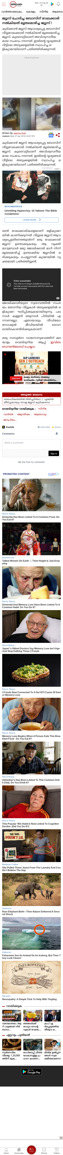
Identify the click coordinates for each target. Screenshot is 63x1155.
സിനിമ (44, 12)
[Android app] (31, 1072)
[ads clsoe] (61, 1138)
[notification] (58, 4)
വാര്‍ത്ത (8, 414)
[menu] (5, 4)
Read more (16, 378)
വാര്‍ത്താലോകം (11, 12)
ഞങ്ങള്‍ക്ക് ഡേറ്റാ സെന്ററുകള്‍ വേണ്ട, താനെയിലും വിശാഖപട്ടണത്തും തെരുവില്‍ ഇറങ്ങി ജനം (32, 1026)
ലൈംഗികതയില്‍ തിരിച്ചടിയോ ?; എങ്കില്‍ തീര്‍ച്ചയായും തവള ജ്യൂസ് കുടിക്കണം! (29, 401)
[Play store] (52, 4)
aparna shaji (20, 133)
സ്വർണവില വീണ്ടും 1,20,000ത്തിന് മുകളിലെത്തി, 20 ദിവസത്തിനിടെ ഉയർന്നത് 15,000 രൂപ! (11, 1055)
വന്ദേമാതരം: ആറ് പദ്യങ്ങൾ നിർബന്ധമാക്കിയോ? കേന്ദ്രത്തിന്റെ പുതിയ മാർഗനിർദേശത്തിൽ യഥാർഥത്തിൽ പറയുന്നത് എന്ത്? (11, 1026)
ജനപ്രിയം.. (10, 420)
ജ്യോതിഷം (23, 414)
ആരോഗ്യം (40, 414)
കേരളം (31, 12)
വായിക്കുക (14, 1006)
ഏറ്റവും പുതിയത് (18, 1035)
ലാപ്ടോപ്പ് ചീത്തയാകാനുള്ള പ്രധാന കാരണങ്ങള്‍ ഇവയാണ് (32, 1055)
